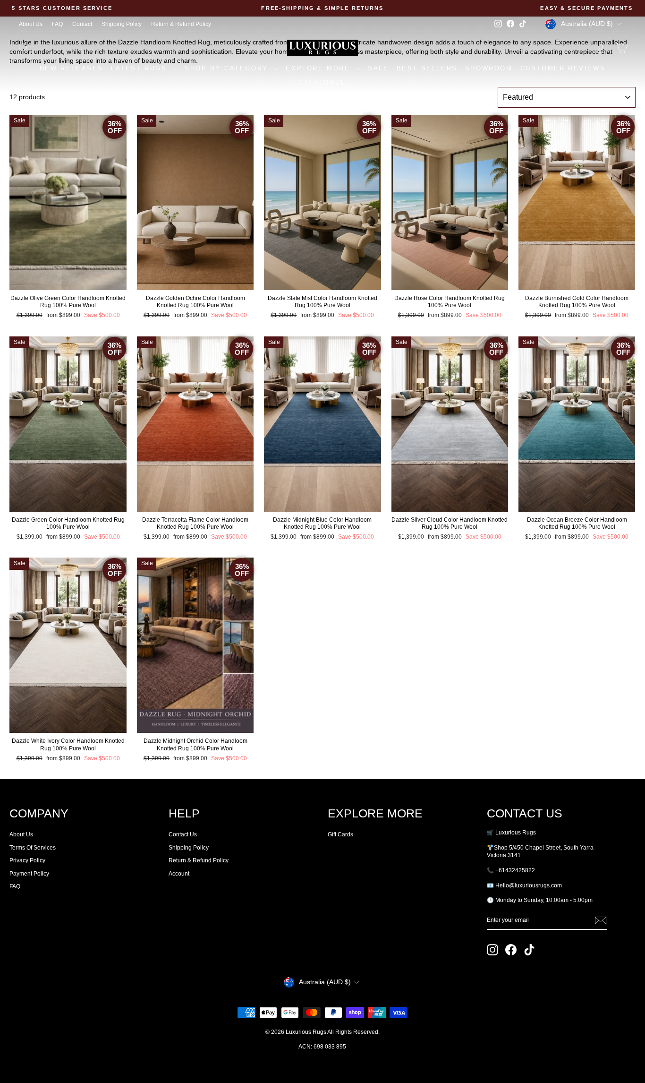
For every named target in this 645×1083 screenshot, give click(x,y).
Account (179, 873)
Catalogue (322, 82)
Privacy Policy (27, 860)
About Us (30, 24)
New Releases (71, 68)
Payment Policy (29, 873)
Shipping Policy (122, 24)
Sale (378, 68)
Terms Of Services (32, 847)
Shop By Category (228, 68)
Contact (82, 24)
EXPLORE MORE (319, 68)
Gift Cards (340, 834)
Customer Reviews (563, 68)
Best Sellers (427, 68)
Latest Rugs (140, 68)
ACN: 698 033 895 (322, 1046)
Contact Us (183, 834)
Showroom (489, 68)
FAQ (57, 24)
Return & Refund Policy (181, 24)
